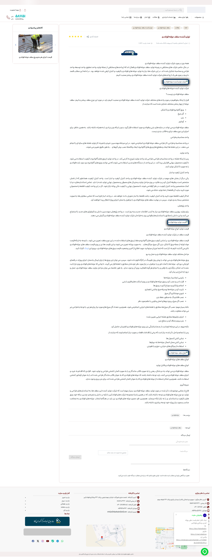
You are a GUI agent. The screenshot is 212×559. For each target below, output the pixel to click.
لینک (86, 248)
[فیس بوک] (32, 541)
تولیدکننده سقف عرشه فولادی (142, 28)
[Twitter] (37, 541)
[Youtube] (47, 541)
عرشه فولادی (175, 415)
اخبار (146, 17)
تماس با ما (125, 17)
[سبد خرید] (25, 10)
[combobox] (159, 10)
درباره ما (136, 17)
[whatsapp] (62, 541)
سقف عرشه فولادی (164, 28)
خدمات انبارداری (167, 17)
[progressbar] (106, 2)
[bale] (52, 541)
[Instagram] (42, 541)
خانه (186, 28)
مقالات (154, 17)
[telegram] (57, 541)
